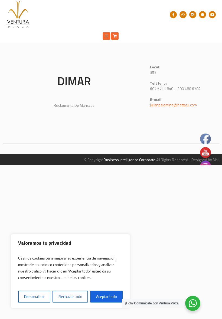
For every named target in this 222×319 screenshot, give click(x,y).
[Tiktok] (202, 14)
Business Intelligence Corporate (129, 159)
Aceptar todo (106, 296)
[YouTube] (212, 14)
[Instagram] (192, 14)
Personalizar (34, 296)
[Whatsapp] (183, 14)
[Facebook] (173, 14)
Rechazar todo (70, 296)
